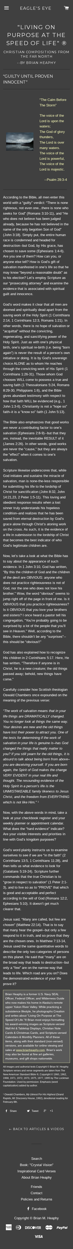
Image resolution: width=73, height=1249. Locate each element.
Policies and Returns (36, 1199)
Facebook (39, 1209)
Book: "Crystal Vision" (36, 1165)
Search (36, 1159)
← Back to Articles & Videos (36, 1129)
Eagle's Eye (36, 8)
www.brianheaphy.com (30, 1050)
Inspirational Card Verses (36, 1171)
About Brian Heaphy (36, 1177)
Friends (36, 1187)
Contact (36, 1193)
